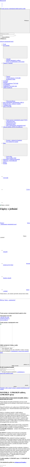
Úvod (4, 44)
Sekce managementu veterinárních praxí (16, 125)
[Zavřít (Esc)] (0, 465)
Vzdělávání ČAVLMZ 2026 (10, 86)
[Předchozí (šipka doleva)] (0, 466)
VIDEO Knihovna (7, 87)
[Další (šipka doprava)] (2, 466)
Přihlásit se (3, 38)
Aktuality (8, 59)
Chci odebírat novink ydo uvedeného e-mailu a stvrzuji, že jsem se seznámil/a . (14, 351)
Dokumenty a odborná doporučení (11, 159)
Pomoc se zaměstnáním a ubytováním (15, 61)
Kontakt (5, 163)
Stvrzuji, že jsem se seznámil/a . (12, 372)
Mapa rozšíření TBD (11, 158)
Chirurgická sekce (10, 121)
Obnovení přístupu (10, 101)
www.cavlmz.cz (4, 320)
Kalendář (5, 82)
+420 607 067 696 (4, 317)
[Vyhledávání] (14, 202)
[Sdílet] (2, 465)
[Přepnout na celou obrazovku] (3, 465)
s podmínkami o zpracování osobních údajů (12, 372)
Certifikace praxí (7, 105)
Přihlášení (26, 20)
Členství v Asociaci (8, 63)
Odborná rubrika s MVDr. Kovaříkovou (13, 127)
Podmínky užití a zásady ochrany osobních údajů (12, 388)
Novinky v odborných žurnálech (14, 140)
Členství (8, 76)
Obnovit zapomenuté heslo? (7, 41)
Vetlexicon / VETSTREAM (10, 160)
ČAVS (28, 189)
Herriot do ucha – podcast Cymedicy (12, 103)
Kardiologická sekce (11, 122)
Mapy (4, 143)
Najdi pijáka (9, 156)
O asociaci (5, 80)
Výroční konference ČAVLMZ (10, 83)
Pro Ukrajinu (6, 45)
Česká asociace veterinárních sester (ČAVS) (16, 120)
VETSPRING (6, 84)
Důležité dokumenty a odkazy (13, 60)
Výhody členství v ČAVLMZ (13, 78)
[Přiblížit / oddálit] (5, 465)
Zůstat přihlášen (6, 37)
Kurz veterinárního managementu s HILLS (13, 102)
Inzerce (5, 162)
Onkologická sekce (10, 124)
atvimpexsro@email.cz (20, 462)
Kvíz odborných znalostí (12, 141)
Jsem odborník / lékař (7, 348)
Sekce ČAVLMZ (7, 106)
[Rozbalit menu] (15, 52)
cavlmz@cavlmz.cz (4, 318)
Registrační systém (10, 79)
